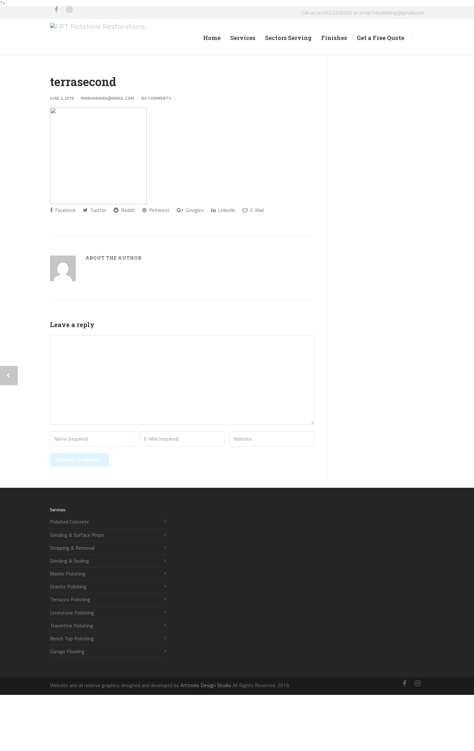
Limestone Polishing (72, 613)
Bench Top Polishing (72, 639)
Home (212, 38)
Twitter (97, 210)
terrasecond (83, 81)
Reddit (127, 210)
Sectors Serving (288, 38)
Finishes (334, 38)
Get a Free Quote (380, 38)
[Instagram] (69, 12)
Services (242, 38)
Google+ (194, 210)
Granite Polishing (68, 587)
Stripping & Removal (72, 548)
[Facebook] (56, 12)
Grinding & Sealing (69, 561)
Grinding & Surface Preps (77, 535)
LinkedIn (226, 210)
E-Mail (256, 210)
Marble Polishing (67, 574)
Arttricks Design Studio (205, 685)
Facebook (65, 210)
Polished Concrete (69, 522)
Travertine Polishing (71, 626)
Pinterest (159, 210)
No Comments (156, 98)
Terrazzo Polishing (70, 599)
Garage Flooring (67, 651)
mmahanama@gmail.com (107, 98)
